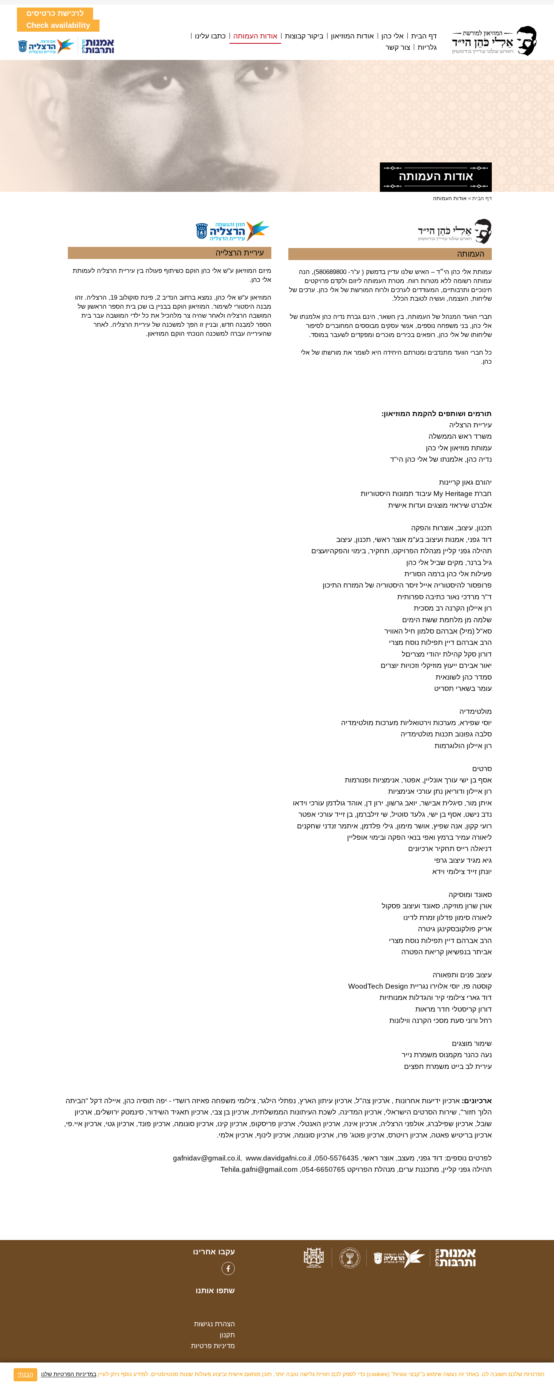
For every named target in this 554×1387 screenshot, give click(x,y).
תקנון (227, 1335)
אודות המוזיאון (352, 36)
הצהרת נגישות (214, 1324)
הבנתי (25, 1374)
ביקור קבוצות (304, 36)
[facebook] (228, 1268)
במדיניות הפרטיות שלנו (68, 1374)
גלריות (427, 47)
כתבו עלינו (210, 36)
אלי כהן (392, 36)
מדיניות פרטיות (213, 1346)
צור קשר (398, 47)
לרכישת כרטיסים (55, 13)
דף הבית (424, 36)
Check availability (58, 25)
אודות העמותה (255, 36)
